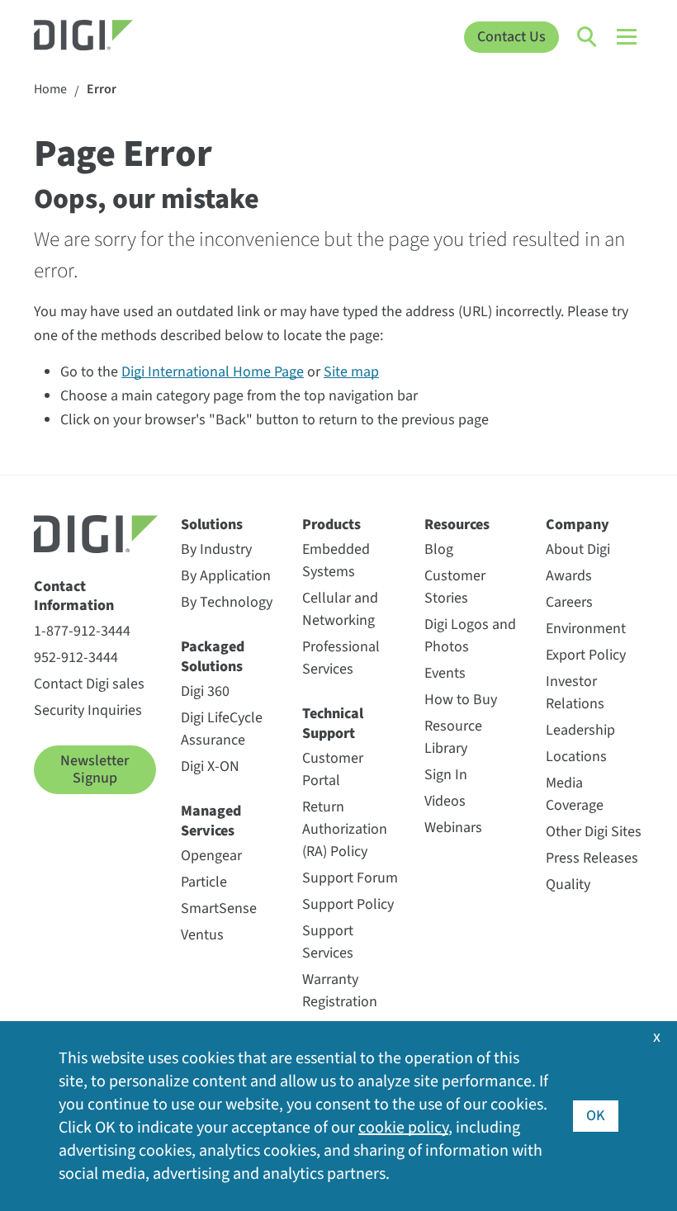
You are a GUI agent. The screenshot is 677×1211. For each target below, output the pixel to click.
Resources (457, 524)
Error (101, 89)
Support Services (327, 941)
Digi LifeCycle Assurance (222, 728)
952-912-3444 (76, 657)
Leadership (580, 730)
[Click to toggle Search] (588, 37)
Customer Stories (454, 586)
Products (331, 524)
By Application (226, 575)
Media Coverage (575, 794)
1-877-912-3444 (82, 631)
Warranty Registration (339, 990)
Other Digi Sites (593, 831)
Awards (569, 575)
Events (445, 673)
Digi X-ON (210, 766)
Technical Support (332, 723)
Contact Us (511, 36)
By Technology (226, 602)
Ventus (202, 935)
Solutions (212, 524)
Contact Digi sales (89, 684)
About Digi (578, 549)
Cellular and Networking (340, 609)
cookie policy (403, 1127)
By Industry (216, 549)
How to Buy (460, 699)
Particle (204, 882)
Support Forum (350, 878)
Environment (586, 628)
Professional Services (341, 657)
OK (595, 1115)
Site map (351, 372)
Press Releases (592, 858)
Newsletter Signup (94, 769)
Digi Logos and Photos (470, 635)
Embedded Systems (336, 560)
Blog (438, 549)
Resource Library (453, 737)
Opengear (211, 855)
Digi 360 (205, 691)
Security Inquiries (88, 710)
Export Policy (586, 655)
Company (577, 524)
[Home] (110, 37)
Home (50, 89)
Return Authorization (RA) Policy (344, 829)
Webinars (453, 827)
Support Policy (348, 904)
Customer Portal (332, 769)
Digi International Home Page (212, 372)
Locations (576, 756)
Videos (445, 801)
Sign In (445, 774)
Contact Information (74, 596)
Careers (569, 602)
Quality (568, 884)
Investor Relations (575, 692)
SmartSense (219, 908)
